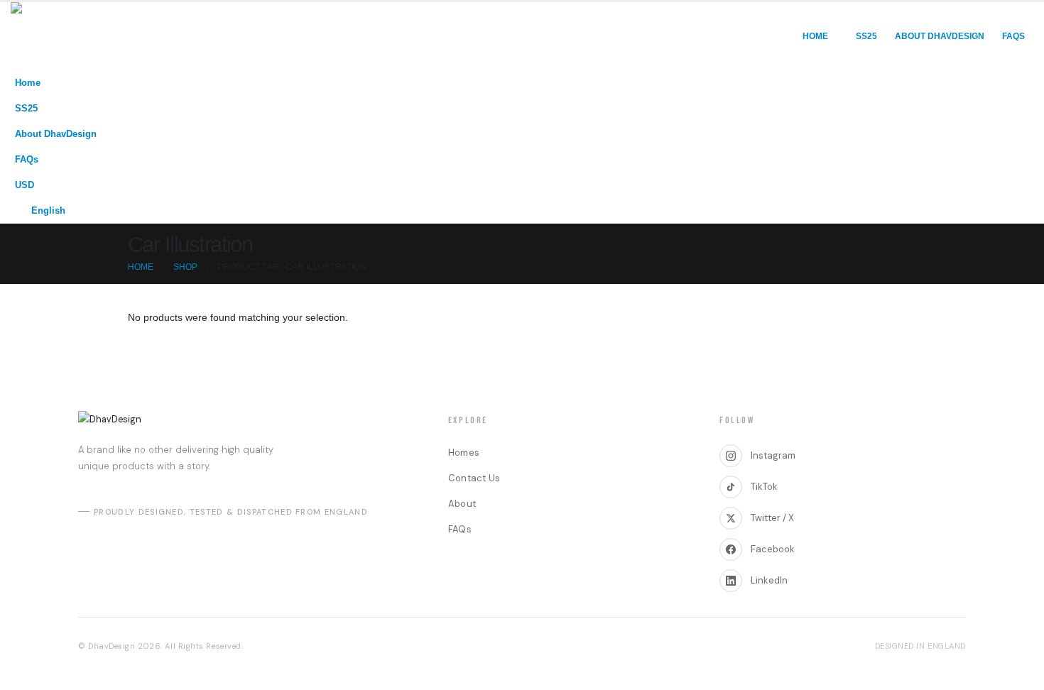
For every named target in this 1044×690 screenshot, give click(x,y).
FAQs (1013, 36)
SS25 (866, 36)
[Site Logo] (71, 36)
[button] (1019, 104)
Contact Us (474, 478)
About (462, 504)
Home (815, 36)
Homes (463, 453)
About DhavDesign (939, 36)
